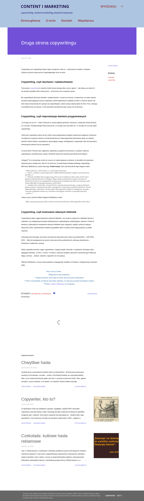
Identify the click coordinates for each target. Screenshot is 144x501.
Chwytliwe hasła (35, 362)
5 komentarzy (39, 465)
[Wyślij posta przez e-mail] (54, 294)
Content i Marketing (57, 284)
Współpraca (86, 20)
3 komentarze (39, 423)
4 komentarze (39, 386)
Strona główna (30, 20)
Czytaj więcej (80, 386)
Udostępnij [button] (113, 66)
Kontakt (66, 20)
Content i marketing (45, 6)
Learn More (110, 496)
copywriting (34, 88)
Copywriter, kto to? (38, 399)
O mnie (51, 20)
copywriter (111, 77)
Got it (119, 496)
